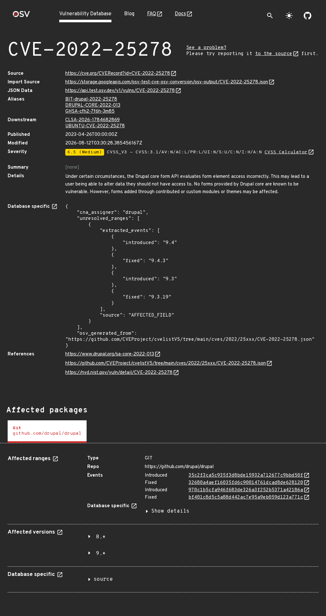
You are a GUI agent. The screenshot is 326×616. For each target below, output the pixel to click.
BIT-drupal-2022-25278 (91, 99)
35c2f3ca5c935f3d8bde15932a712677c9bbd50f (245, 475)
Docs (180, 14)
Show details (170, 511)
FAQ (151, 14)
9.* (101, 553)
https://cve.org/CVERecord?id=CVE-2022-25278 (117, 74)
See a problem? (206, 48)
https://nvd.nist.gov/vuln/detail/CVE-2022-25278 (119, 373)
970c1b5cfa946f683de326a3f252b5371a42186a (245, 490)
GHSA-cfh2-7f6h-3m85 (90, 111)
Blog (129, 14)
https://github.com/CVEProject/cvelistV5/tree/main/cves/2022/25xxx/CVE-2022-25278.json (165, 363)
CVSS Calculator (286, 152)
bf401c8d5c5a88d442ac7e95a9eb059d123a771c (245, 497)
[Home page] (21, 16)
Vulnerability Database (85, 14)
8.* (101, 537)
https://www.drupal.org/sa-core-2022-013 (109, 354)
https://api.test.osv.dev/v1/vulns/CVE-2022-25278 (120, 91)
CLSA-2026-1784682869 (92, 120)
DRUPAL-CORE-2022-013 (92, 105)
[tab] (47, 431)
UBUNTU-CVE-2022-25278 (95, 126)
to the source (273, 54)
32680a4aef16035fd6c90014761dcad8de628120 (245, 483)
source (103, 579)
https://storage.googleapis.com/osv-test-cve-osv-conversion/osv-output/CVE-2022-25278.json (166, 82)
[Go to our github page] (307, 15)
